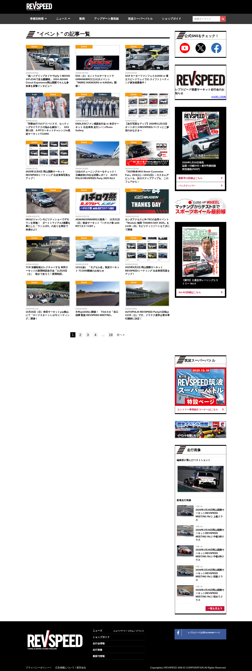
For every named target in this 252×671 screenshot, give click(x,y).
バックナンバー (186, 185)
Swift (152, 46)
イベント (140, 631)
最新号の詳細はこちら (190, 178)
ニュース (61, 18)
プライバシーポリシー (38, 667)
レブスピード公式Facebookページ (204, 632)
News (34, 190)
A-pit (34, 94)
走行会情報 (99, 643)
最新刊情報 (99, 656)
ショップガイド (171, 18)
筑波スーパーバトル (140, 18)
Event (34, 46)
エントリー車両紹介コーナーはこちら (197, 409)
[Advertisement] (61, 369)
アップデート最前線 (106, 18)
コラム (131, 631)
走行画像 (97, 649)
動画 (82, 18)
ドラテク (53, 238)
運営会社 (81, 667)
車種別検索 (37, 18)
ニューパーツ (119, 631)
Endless (103, 94)
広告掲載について (64, 667)
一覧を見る (214, 608)
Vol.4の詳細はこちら (189, 292)
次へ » (120, 334)
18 (111, 335)
